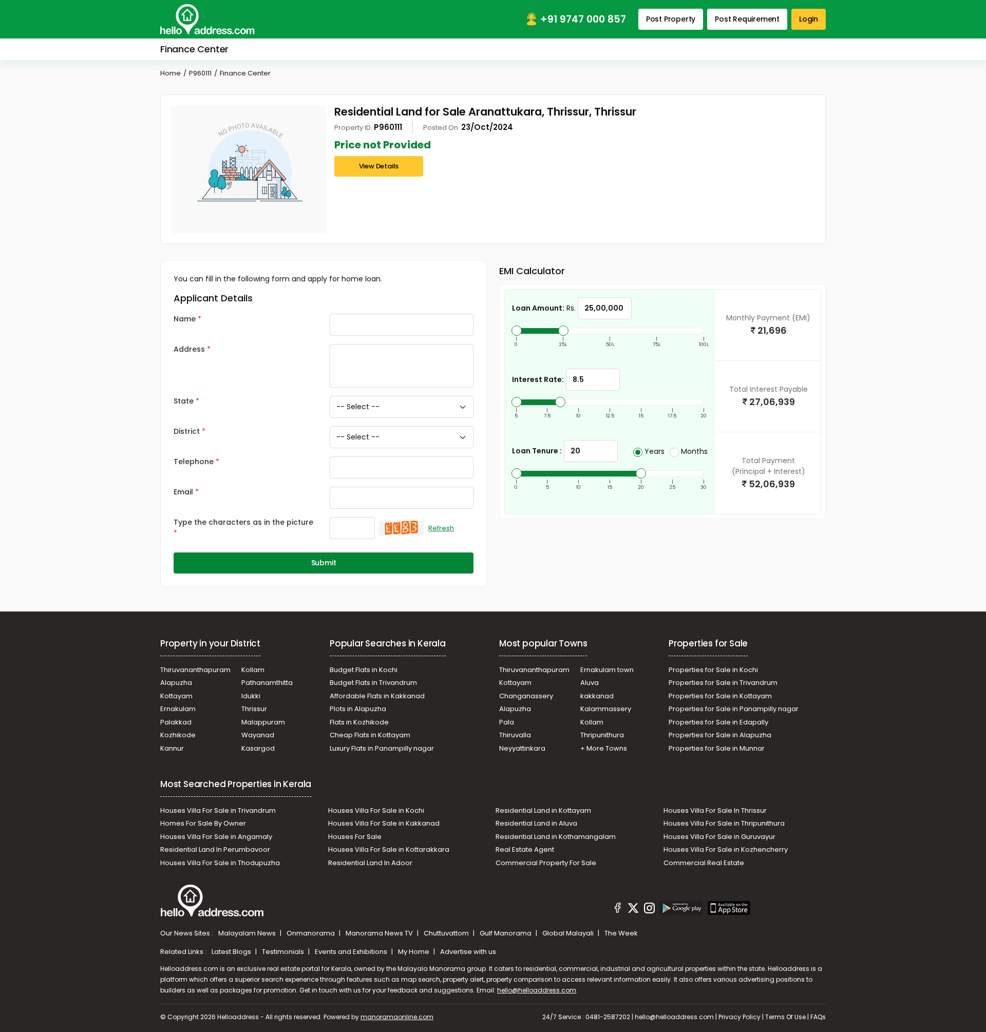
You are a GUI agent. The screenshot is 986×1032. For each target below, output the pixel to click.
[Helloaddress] (207, 19)
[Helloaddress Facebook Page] (617, 909)
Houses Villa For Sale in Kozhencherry (725, 849)
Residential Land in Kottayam (543, 810)
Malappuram (263, 722)
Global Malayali (568, 933)
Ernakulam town (607, 670)
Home (170, 73)
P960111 (200, 73)
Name (185, 319)
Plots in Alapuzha (358, 709)
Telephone (194, 461)
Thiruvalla (515, 735)
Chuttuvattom (447, 933)
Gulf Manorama (506, 933)
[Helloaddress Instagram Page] (649, 909)
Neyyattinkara (522, 748)
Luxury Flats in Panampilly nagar (382, 748)
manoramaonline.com (397, 1016)
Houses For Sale (355, 837)
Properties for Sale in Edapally (718, 722)
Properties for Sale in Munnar (717, 748)
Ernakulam (178, 709)
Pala (506, 722)
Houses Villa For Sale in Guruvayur (719, 837)
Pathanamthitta (267, 682)
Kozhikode (178, 735)
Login (808, 19)
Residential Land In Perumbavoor (215, 849)
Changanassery (526, 696)
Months (694, 451)
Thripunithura (602, 735)
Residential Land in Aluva (536, 823)
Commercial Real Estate (703, 863)
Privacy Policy (739, 1016)
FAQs (818, 1016)
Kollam (252, 670)
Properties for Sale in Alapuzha (720, 735)
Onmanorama (311, 933)
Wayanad (257, 735)
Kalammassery (605, 709)
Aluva (589, 682)
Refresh (441, 528)
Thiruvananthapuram (195, 670)
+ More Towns (603, 748)
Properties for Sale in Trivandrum (723, 682)
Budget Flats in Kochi (363, 670)
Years (654, 451)
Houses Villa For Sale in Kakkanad (384, 823)
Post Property (670, 19)
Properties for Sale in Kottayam (720, 696)
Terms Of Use (785, 1016)
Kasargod (258, 748)
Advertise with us (468, 952)
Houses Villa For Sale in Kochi (376, 810)
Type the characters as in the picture (243, 522)
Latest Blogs (232, 952)
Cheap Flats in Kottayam (370, 735)
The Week (621, 933)
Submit (323, 563)
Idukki (250, 696)
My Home (414, 952)
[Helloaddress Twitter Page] (633, 909)
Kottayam (176, 696)
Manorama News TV (380, 933)
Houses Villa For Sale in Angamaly (216, 837)
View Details (379, 166)
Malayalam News (247, 933)
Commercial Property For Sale (546, 863)
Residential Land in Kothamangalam (556, 837)
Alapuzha (176, 682)
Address (189, 349)
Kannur (172, 748)
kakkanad (597, 696)
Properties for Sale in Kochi (713, 670)
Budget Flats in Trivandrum (373, 682)
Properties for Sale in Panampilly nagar (734, 709)
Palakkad (176, 722)
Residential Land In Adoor (370, 863)
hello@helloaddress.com (536, 990)
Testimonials (284, 952)
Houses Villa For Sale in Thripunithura (724, 823)
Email (183, 492)
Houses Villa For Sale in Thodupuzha (220, 863)
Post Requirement (747, 19)
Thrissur (254, 709)
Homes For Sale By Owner (203, 823)
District (187, 431)
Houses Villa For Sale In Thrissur (715, 810)
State (184, 401)
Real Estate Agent (525, 849)
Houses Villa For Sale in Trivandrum (218, 810)
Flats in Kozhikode (359, 722)
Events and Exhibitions (352, 952)
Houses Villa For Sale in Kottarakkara (388, 849)
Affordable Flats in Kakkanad (377, 696)
